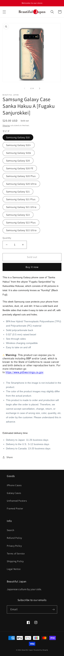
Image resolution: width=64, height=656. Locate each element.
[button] (4, 12)
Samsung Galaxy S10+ (18, 145)
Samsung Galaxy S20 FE (19, 168)
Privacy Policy (14, 545)
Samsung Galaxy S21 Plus (20, 199)
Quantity (7, 237)
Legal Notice (13, 569)
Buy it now (32, 267)
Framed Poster (15, 508)
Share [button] (9, 457)
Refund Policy (14, 537)
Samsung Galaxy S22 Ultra (21, 230)
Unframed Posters (17, 500)
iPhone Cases (14, 485)
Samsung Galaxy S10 (18, 137)
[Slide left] (24, 88)
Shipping (6, 125)
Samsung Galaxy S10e (18, 152)
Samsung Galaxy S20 (18, 160)
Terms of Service (16, 553)
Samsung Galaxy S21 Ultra (21, 207)
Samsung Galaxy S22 (18, 214)
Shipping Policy (15, 561)
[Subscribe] (53, 609)
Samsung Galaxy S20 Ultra (21, 183)
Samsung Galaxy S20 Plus (21, 176)
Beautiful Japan (27, 650)
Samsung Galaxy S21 (18, 191)
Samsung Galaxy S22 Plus (21, 222)
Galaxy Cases (14, 493)
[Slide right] (39, 88)
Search (10, 530)
